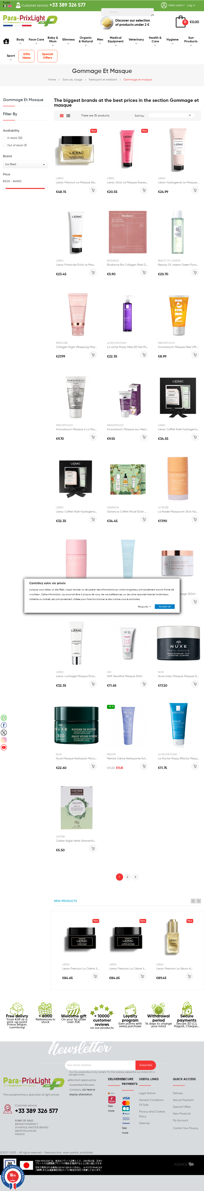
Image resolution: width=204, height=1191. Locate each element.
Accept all (165, 606)
